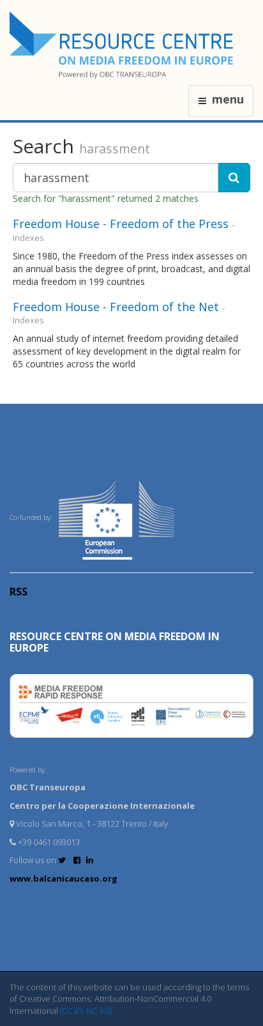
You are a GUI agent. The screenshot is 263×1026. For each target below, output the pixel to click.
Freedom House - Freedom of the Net (116, 306)
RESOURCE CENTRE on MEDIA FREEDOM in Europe (115, 642)
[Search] (234, 177)
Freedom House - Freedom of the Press (121, 223)
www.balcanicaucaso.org (63, 878)
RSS (18, 592)
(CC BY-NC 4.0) (86, 1010)
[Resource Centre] (123, 45)
